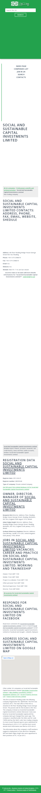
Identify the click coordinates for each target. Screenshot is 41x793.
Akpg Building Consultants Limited (20, 692)
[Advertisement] (20, 37)
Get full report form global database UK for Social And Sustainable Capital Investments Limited (20, 488)
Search (20, 15)
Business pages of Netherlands (26, 790)
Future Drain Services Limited (16, 696)
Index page (21, 66)
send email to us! (29, 277)
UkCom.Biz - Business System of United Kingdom (19, 788)
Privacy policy (11, 790)
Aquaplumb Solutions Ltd (11, 694)
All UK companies (9, 188)
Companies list (21, 69)
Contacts (21, 77)
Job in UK (21, 72)
